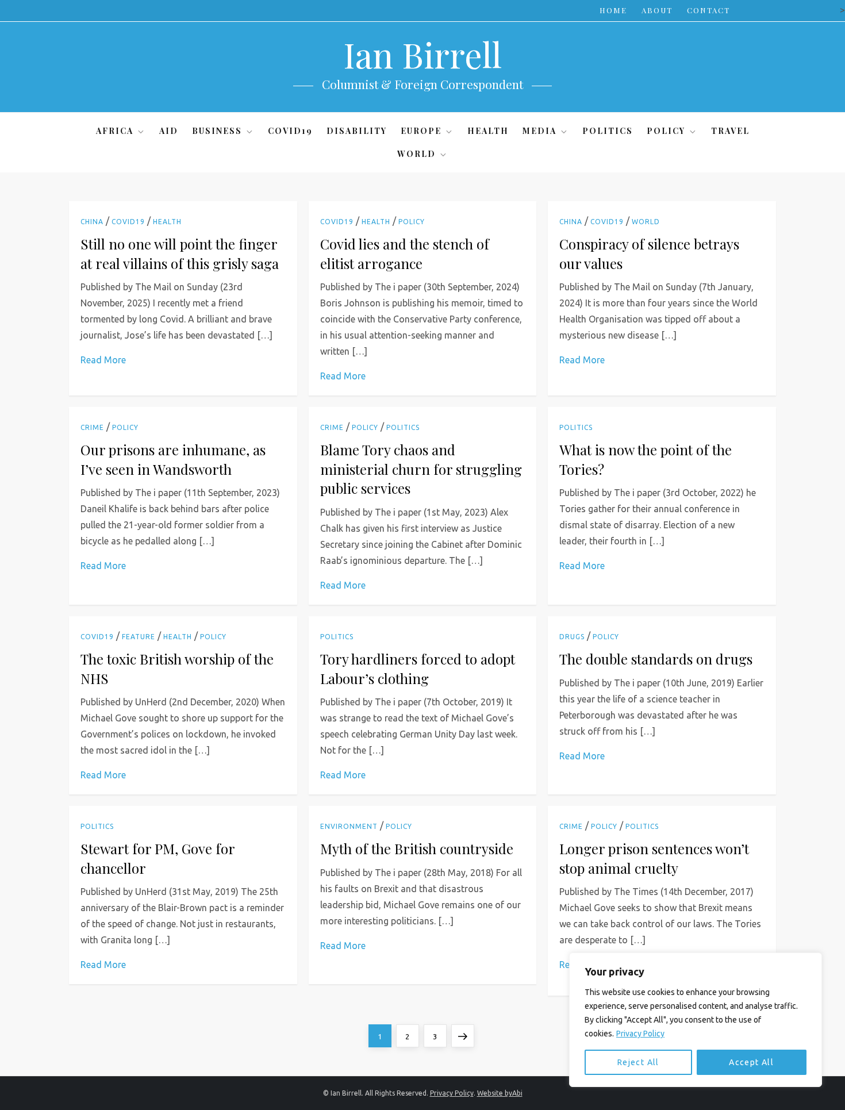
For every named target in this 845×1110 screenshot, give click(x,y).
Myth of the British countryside (416, 848)
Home (613, 10)
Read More (103, 360)
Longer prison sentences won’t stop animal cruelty (654, 858)
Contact (708, 10)
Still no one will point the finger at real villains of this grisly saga (179, 253)
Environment (349, 826)
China (91, 221)
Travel (730, 130)
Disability (357, 130)
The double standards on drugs (655, 659)
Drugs (572, 636)
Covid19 (290, 130)
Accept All (751, 1062)
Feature (138, 636)
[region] (695, 1019)
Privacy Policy (640, 1033)
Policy (666, 130)
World (416, 153)
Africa (114, 130)
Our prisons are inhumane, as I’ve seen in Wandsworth (173, 459)
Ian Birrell (422, 54)
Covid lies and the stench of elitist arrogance (404, 253)
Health (488, 130)
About (657, 10)
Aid (168, 130)
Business (217, 130)
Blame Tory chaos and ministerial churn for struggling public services (421, 468)
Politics (607, 130)
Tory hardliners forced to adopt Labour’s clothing (417, 668)
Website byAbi (500, 1093)
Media (539, 130)
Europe (421, 130)
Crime (92, 427)
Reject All (638, 1062)
